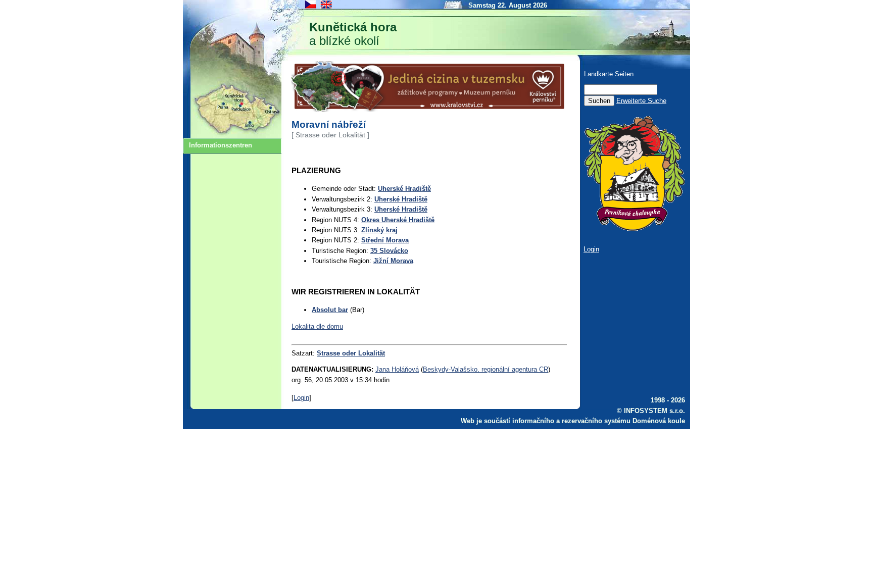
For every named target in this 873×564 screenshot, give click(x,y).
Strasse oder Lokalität (351, 353)
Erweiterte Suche (641, 101)
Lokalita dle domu (317, 326)
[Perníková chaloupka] (634, 228)
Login (301, 397)
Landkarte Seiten (609, 74)
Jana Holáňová (397, 369)
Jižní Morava (393, 261)
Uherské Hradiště (404, 188)
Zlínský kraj (379, 230)
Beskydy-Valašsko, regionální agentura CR (485, 369)
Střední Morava (385, 240)
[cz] (311, 8)
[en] (326, 8)
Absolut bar (330, 310)
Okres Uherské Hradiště (397, 220)
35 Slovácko (389, 250)
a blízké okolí (353, 33)
